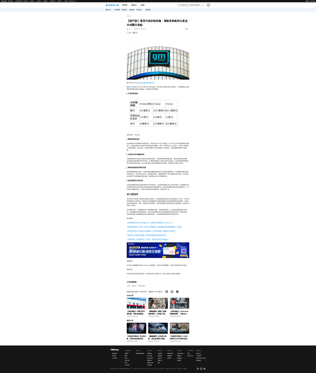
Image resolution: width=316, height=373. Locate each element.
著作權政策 (173, 368)
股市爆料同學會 (18, 1)
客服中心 (198, 353)
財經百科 (149, 360)
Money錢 (149, 355)
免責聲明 (185, 368)
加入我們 (114, 358)
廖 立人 (129, 29)
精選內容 (134, 5)
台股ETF (160, 358)
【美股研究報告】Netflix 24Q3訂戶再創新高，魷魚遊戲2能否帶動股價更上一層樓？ (154, 227)
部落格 (114, 355)
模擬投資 (45, 1)
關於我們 (114, 353)
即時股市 (32, 1)
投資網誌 (149, 353)
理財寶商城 (10, 1)
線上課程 (127, 360)
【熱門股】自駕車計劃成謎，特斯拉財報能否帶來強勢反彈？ (147, 235)
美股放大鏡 (150, 362)
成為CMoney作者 (200, 358)
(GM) (131, 87)
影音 (126, 362)
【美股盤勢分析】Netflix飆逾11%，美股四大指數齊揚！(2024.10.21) (149, 222)
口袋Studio (190, 355)
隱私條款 (162, 368)
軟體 (126, 355)
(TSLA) (172, 146)
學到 (188, 353)
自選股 (143, 5)
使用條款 (168, 368)
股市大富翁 (180, 353)
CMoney (3, 1)
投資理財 (26, 1)
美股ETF (160, 360)
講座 (126, 358)
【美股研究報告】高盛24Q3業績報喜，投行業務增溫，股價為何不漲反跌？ (151, 231)
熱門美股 (124, 5)
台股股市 (160, 353)
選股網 (179, 355)
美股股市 (160, 355)
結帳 (308, 1)
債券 (159, 362)
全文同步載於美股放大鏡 (146, 83)
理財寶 (126, 353)
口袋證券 (149, 365)
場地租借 (198, 360)
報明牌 (179, 360)
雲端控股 (179, 358)
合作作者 (127, 365)
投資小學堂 (150, 358)
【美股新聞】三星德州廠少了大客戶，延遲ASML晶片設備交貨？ (148, 239)
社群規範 (179, 368)
